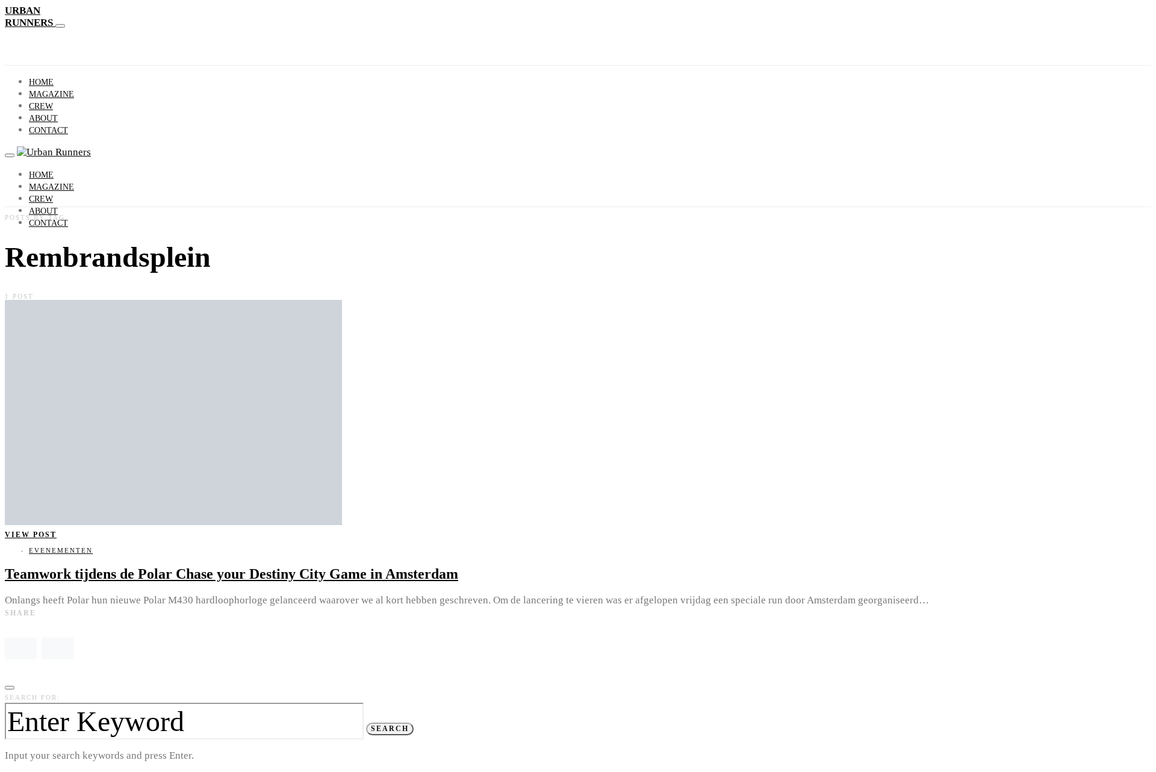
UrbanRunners (30, 16)
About (43, 118)
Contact (48, 130)
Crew (41, 106)
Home (41, 82)
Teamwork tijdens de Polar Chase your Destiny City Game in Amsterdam (231, 574)
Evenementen (61, 550)
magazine (51, 94)
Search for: (32, 697)
